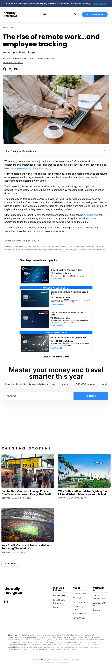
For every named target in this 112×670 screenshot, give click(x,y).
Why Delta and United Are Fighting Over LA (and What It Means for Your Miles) (83, 493)
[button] (4, 69)
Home (5, 27)
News (14, 27)
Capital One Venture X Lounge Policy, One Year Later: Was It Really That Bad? (26, 493)
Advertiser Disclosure (13, 62)
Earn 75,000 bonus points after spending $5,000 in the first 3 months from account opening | (49, 3)
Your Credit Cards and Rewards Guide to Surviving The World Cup (26, 547)
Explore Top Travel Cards (56, 356)
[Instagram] (6, 601)
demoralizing (91, 214)
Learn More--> (99, 3)
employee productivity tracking (31, 168)
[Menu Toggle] (44, 14)
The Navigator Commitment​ (21, 151)
